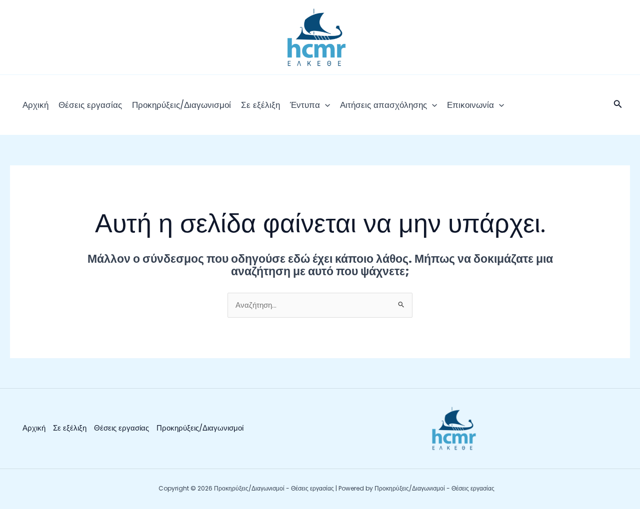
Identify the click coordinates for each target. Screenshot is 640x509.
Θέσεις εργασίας (90, 105)
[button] (325, 105)
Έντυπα (305, 105)
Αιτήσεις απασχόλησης (383, 105)
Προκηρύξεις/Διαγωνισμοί (181, 105)
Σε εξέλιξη (260, 105)
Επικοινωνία (470, 105)
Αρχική (35, 105)
